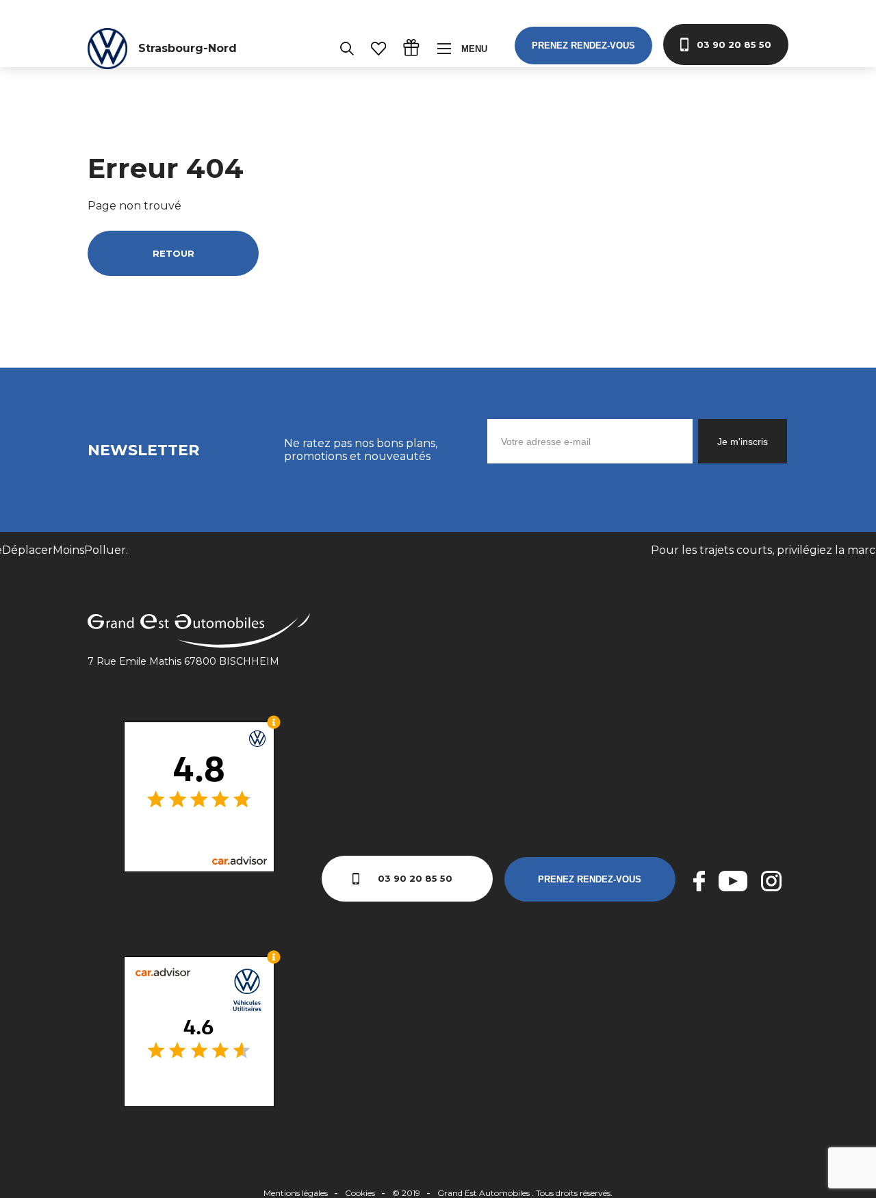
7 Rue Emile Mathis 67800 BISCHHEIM (183, 661)
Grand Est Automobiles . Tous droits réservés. (525, 1193)
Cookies (360, 1193)
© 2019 (406, 1193)
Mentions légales (295, 1193)
